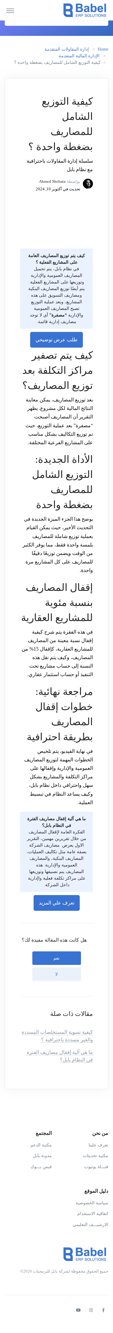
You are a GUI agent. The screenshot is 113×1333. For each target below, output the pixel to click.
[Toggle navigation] (10, 10)
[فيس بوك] (103, 1310)
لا (56, 974)
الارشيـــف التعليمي (90, 1224)
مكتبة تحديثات (95, 1155)
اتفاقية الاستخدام (92, 1213)
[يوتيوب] (78, 1310)
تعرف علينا (98, 1145)
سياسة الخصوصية (92, 1203)
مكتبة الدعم (41, 1145)
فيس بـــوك (41, 1166)
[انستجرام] (91, 1310)
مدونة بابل (42, 1155)
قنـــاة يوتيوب (96, 1166)
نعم (56, 958)
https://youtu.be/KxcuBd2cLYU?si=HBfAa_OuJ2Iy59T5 (61, 208)
